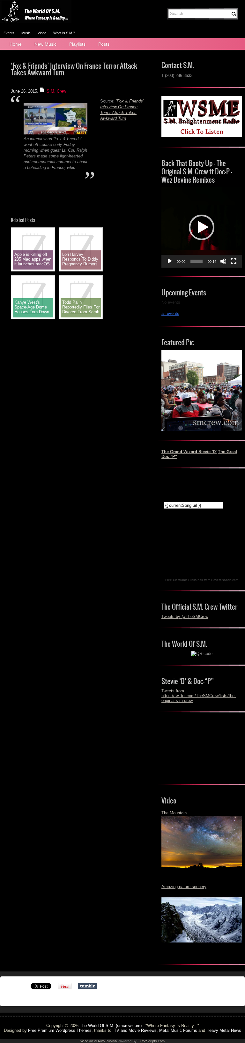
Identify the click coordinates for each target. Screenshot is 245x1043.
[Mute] (223, 261)
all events (170, 313)
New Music (45, 44)
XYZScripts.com (152, 1041)
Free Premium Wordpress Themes (60, 1030)
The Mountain (174, 813)
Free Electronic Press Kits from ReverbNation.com (201, 580)
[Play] (170, 261)
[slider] (196, 261)
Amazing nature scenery (183, 886)
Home (16, 44)
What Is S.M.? (64, 33)
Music (26, 33)
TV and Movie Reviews (135, 1030)
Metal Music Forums (178, 1030)
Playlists (77, 44)
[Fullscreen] (233, 261)
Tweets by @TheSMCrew (184, 616)
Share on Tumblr (87, 986)
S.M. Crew (56, 91)
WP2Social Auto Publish (98, 1041)
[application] (201, 227)
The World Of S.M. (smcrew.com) (111, 1025)
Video (42, 33)
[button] (201, 227)
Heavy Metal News (223, 1030)
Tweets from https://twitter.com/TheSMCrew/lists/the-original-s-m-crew (198, 696)
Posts (103, 44)
